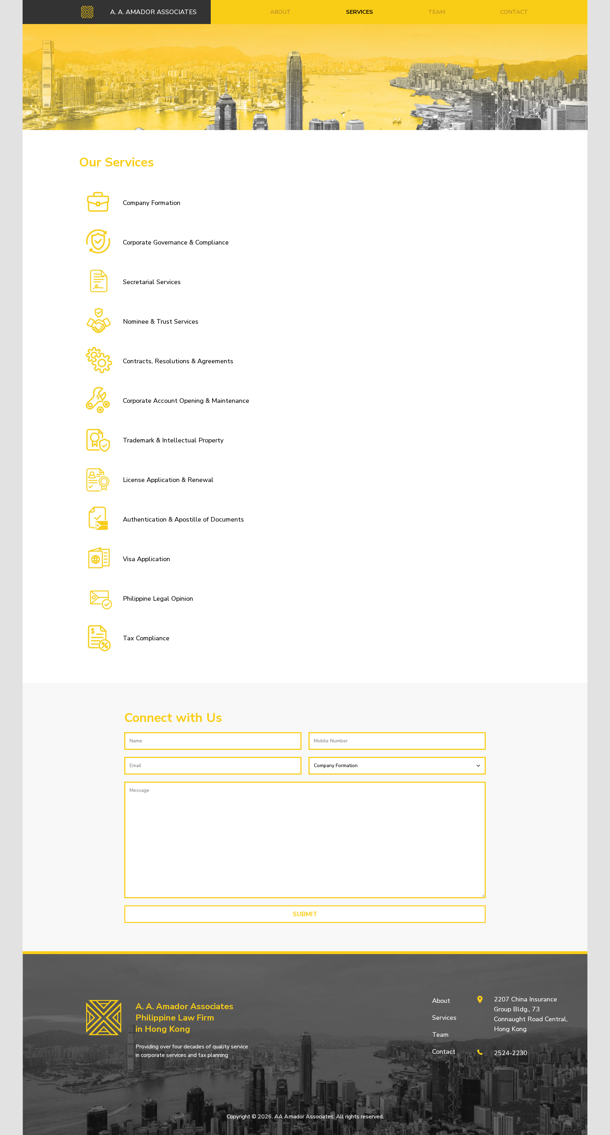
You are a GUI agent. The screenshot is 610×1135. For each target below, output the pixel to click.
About (441, 1000)
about (280, 12)
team (436, 12)
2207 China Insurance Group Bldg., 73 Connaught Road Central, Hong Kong (531, 1014)
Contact (443, 1051)
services (359, 12)
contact (514, 12)
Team (440, 1034)
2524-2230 (510, 1053)
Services (444, 1017)
